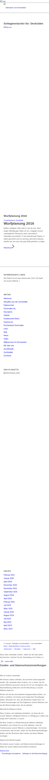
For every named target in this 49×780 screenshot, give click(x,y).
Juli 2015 (7, 605)
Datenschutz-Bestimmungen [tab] (10, 740)
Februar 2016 (9, 602)
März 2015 (8, 608)
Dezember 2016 (10, 585)
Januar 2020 (9, 578)
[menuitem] (8, 649)
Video (6, 339)
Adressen (8, 298)
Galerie (7, 315)
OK (2, 661)
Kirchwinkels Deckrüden (14, 325)
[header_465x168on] (20, 8)
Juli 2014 (7, 619)
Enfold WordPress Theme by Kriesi (19, 646)
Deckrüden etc (10, 308)
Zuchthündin (9, 349)
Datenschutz (9, 305)
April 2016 (8, 598)
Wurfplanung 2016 (15, 215)
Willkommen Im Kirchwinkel (15, 342)
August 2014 (9, 615)
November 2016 (10, 588)
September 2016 (10, 592)
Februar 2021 (9, 575)
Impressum (8, 322)
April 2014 (8, 625)
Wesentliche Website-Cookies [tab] (11, 709)
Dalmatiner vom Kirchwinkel (20, 643)
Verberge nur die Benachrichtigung (34, 753)
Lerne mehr (9, 661)
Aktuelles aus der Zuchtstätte (16, 302)
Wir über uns (9, 345)
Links (6, 329)
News (6, 335)
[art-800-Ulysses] (24, 27)
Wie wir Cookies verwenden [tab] (10, 676)
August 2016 (9, 595)
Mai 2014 (7, 622)
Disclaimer (8, 312)
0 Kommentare (9, 220)
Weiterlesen (8, 248)
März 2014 (8, 629)
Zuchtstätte (19, 220)
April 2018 (8, 582)
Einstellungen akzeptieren (11, 753)
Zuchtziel (7, 356)
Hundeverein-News (11, 319)
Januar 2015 (9, 612)
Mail (5, 332)
